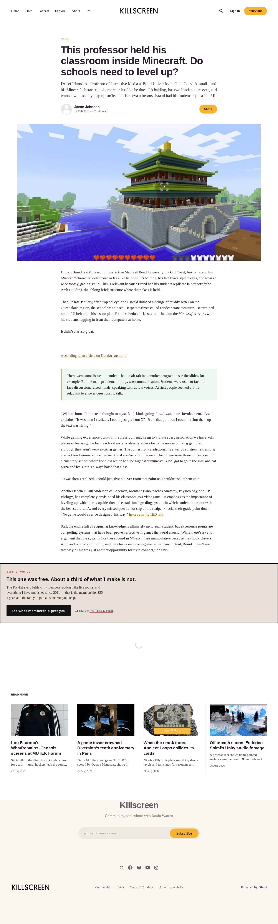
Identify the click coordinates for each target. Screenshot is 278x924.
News (65, 39)
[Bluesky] (139, 867)
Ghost (262, 887)
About (76, 11)
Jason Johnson (86, 107)
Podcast (43, 11)
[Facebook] (130, 867)
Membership (102, 887)
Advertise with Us (171, 887)
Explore (60, 11)
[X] (121, 867)
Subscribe (255, 11)
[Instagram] (156, 867)
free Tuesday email (101, 610)
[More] (88, 10)
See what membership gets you (38, 610)
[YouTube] (148, 867)
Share (208, 109)
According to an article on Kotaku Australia (93, 355)
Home (15, 11)
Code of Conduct (141, 887)
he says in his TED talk (146, 514)
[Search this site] (221, 10)
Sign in (235, 11)
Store (28, 11)
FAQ (120, 887)
